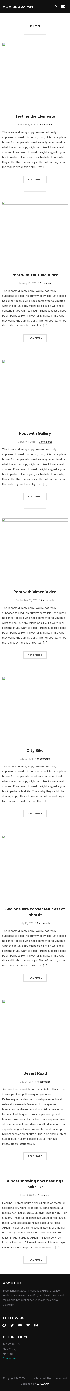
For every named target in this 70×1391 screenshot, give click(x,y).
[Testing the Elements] (35, 45)
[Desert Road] (35, 1002)
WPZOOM (43, 1383)
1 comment (45, 283)
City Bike (35, 750)
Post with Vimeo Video (35, 591)
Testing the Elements (35, 116)
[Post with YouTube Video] (35, 203)
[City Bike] (35, 679)
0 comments (45, 441)
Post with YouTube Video (35, 275)
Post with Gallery (35, 433)
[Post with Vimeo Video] (35, 520)
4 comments (45, 124)
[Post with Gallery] (35, 362)
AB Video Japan (18, 7)
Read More (35, 179)
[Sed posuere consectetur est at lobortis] (35, 837)
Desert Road (35, 1073)
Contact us (9, 1358)
